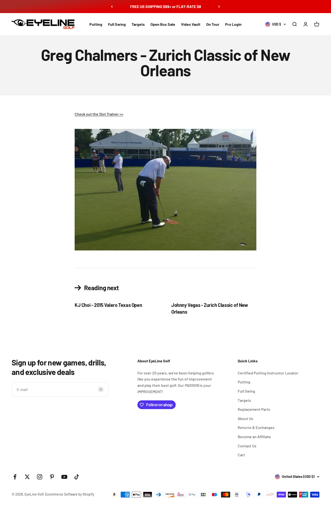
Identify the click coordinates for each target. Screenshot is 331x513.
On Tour (212, 24)
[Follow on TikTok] (76, 477)
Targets (138, 24)
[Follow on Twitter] (27, 477)
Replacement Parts (254, 409)
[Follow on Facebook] (15, 477)
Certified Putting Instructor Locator (268, 373)
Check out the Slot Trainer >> (99, 114)
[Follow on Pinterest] (52, 477)
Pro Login (233, 24)
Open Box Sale (162, 24)
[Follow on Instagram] (39, 477)
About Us (245, 418)
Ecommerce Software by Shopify (69, 494)
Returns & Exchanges (256, 427)
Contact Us (247, 445)
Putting (95, 24)
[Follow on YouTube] (64, 477)
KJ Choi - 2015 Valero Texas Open (108, 305)
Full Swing (117, 24)
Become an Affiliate (254, 436)
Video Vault (190, 24)
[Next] (219, 6)
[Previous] (112, 6)
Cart (241, 454)
